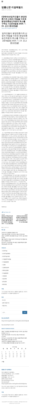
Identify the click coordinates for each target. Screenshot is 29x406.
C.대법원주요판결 (6, 259)
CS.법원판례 (5, 273)
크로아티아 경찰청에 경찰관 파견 (10, 232)
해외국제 (4, 284)
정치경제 (4, 281)
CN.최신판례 (5, 270)
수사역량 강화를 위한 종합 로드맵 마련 (11, 343)
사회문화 (4, 276)
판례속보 (6, 227)
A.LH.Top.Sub (6, 256)
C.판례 (3, 264)
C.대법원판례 (5, 262)
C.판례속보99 (5, 267)
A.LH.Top (4, 250)
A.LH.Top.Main (6, 253)
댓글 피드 (4, 305)
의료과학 (4, 278)
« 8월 (3, 361)
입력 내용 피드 (5, 302)
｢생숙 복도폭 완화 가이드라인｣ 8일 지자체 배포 (13, 234)
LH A (6, 28)
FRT (19, 403)
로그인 (4, 300)
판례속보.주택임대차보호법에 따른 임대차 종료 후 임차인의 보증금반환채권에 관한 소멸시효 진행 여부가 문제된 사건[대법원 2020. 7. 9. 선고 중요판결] (7, 219)
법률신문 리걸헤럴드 (12, 7)
